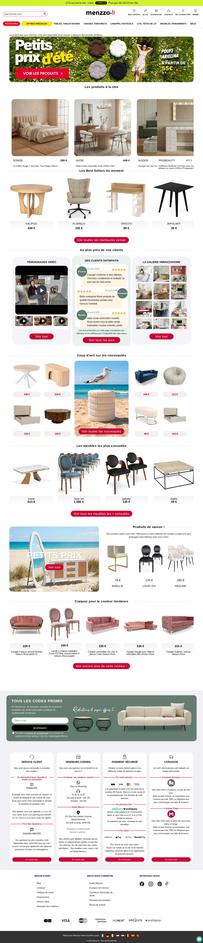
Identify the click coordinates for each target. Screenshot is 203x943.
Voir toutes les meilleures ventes (101, 240)
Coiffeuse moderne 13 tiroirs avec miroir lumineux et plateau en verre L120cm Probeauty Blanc (156, 167)
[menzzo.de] (107, 935)
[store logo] (101, 13)
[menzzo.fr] (102, 935)
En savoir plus (32, 859)
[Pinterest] (160, 884)
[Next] (190, 130)
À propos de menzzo (99, 888)
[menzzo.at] (123, 935)
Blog (39, 883)
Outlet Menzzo (96, 883)
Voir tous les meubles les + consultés (101, 513)
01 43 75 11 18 (78, 795)
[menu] (101, 23)
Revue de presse (97, 905)
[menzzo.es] (133, 935)
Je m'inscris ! (40, 728)
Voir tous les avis (101, 340)
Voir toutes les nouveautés (101, 431)
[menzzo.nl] (117, 935)
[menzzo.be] (128, 935)
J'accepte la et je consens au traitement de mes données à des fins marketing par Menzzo (41, 734)
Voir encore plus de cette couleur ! (101, 666)
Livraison (41, 888)
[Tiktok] (167, 884)
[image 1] (144, 274)
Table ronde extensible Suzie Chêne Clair (68, 166)
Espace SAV (31, 788)
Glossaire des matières (47, 906)
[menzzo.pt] (138, 935)
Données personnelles (99, 900)
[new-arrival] (101, 398)
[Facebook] (142, 884)
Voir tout (41, 336)
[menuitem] (11, 23)
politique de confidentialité (37, 733)
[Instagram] (151, 884)
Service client (43, 901)
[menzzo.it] (112, 935)
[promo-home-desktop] (101, 59)
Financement (43, 897)
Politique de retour (45, 892)
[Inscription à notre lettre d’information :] (40, 720)
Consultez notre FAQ (32, 833)
